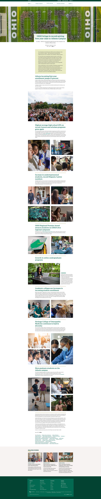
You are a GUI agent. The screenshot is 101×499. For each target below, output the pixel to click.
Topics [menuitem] (29, 3)
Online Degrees (32, 486)
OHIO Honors (45, 134)
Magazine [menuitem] (70, 3)
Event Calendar (42, 482)
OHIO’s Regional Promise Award (47, 231)
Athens (51, 482)
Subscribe (59, 0)
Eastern (51, 485)
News (41, 485)
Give (30, 483)
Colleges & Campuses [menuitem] (39, 3)
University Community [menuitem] (61, 3)
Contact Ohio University (64, 487)
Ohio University (33, 494)
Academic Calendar (42, 483)
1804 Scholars (48, 133)
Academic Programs (32, 485)
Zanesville (51, 489)
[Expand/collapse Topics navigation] (30, 3)
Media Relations (65, 0)
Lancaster (51, 486)
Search (70, 0)
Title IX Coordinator (59, 492)
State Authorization (54, 492)
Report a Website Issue (43, 489)
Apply (30, 482)
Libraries (41, 486)
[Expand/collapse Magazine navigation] (72, 3)
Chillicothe (51, 483)
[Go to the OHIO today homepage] (50, 3)
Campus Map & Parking (33, 489)
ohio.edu (29, 0)
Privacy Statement (49, 492)
